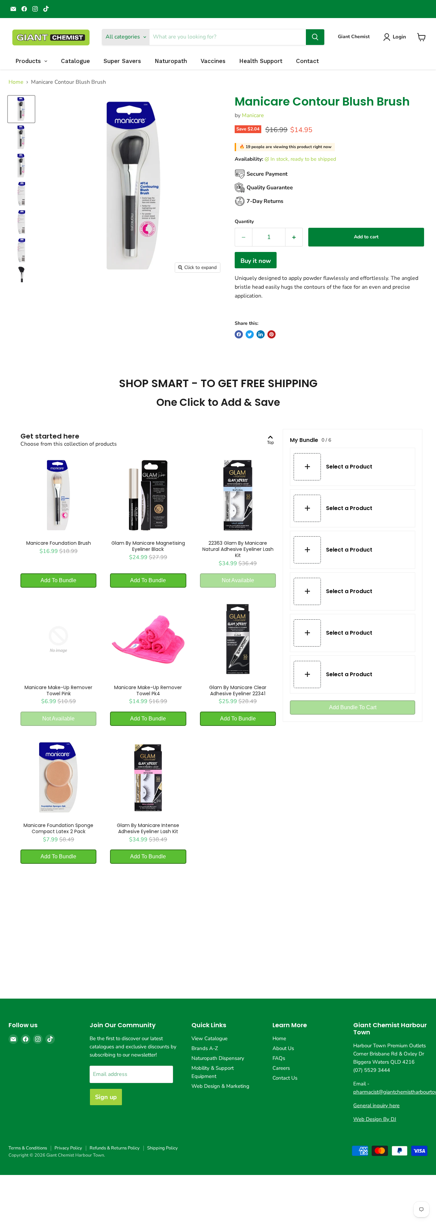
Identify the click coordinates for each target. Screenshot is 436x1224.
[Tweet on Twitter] (250, 334)
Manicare (253, 115)
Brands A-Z (204, 1048)
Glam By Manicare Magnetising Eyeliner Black (148, 546)
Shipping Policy (162, 1148)
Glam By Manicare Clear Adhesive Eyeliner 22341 (237, 690)
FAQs (278, 1058)
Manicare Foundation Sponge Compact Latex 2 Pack (58, 828)
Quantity (244, 221)
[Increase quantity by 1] (294, 237)
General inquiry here (376, 1105)
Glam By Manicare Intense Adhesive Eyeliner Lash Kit (148, 828)
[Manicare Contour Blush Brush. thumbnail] (21, 109)
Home (16, 82)
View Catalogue (209, 1038)
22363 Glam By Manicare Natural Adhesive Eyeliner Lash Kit (238, 549)
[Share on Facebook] (239, 334)
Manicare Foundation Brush (58, 543)
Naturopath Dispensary (217, 1058)
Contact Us (284, 1078)
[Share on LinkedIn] (260, 334)
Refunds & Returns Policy (115, 1148)
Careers (281, 1068)
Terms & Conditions (28, 1148)
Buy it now (255, 261)
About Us (283, 1048)
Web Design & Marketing (220, 1086)
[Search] (315, 37)
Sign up (106, 1097)
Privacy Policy (68, 1148)
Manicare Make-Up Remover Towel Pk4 (148, 690)
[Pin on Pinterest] (271, 334)
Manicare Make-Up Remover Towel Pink (58, 690)
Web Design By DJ (374, 1119)
